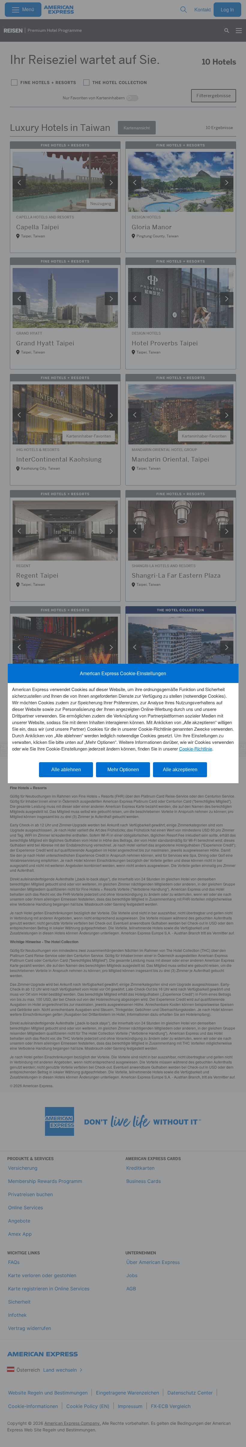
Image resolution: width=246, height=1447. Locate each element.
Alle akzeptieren (180, 769)
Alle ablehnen (66, 769)
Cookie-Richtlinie (195, 748)
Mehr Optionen (123, 769)
